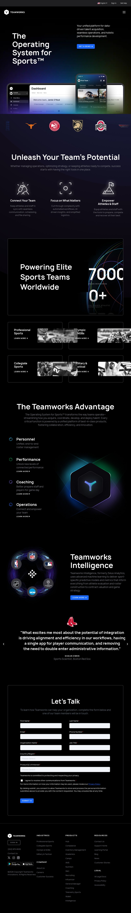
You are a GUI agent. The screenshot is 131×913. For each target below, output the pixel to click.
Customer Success (45, 876)
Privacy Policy (94, 784)
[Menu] (124, 12)
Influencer (70, 879)
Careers (40, 872)
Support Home (100, 845)
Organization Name (28, 743)
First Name (24, 721)
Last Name (73, 721)
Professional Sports (45, 841)
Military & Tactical (44, 854)
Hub (67, 841)
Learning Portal (101, 850)
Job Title (73, 743)
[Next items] (127, 644)
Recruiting (70, 875)
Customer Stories (102, 862)
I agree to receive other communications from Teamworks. (50, 780)
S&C (67, 871)
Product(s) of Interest (30, 764)
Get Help (123, 3)
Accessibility (99, 885)
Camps (69, 858)
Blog (96, 854)
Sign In (113, 3)
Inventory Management (76, 850)
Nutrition (69, 867)
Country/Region (27, 754)
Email (22, 732)
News (96, 858)
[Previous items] (3, 644)
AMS (67, 862)
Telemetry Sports (73, 892)
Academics (70, 854)
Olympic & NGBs (43, 850)
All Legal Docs (100, 876)
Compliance (71, 845)
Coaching (70, 888)
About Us (41, 868)
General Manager (73, 884)
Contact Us (13, 853)
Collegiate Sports (44, 845)
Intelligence (71, 900)
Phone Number (76, 732)
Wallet (68, 896)
